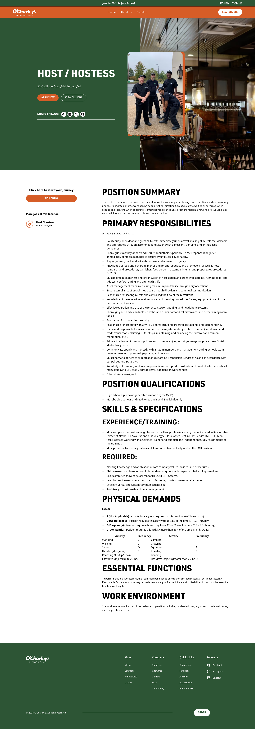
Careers (156, 676)
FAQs (154, 682)
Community (158, 688)
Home (112, 12)
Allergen (183, 676)
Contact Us (185, 664)
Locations (129, 670)
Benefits (142, 12)
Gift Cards (157, 670)
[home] (37, 12)
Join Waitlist (131, 676)
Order (202, 713)
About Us (126, 12)
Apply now (48, 98)
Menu (128, 664)
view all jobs (73, 98)
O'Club (128, 682)
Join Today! (128, 3)
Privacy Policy (186, 688)
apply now (51, 198)
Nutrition (184, 670)
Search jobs (230, 12)
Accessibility (185, 682)
